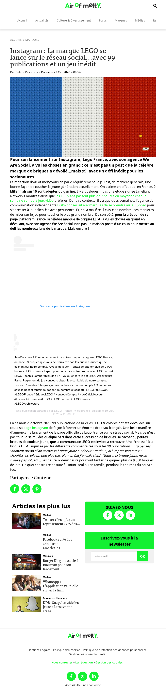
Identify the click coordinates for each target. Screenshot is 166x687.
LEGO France (63, 410)
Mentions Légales (39, 650)
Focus (103, 20)
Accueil (22, 20)
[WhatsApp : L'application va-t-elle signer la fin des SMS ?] (26, 583)
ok (142, 556)
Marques (121, 20)
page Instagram (35, 427)
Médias (140, 20)
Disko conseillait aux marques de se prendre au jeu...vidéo (101, 205)
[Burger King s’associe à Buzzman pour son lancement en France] (26, 562)
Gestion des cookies (109, 662)
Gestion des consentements (87, 654)
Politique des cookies (66, 650)
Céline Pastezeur (27, 72)
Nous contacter (61, 662)
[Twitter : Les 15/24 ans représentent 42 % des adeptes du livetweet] (26, 521)
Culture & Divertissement (74, 20)
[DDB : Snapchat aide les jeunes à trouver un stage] (26, 604)
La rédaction (84, 662)
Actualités (42, 20)
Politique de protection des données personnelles (115, 650)
